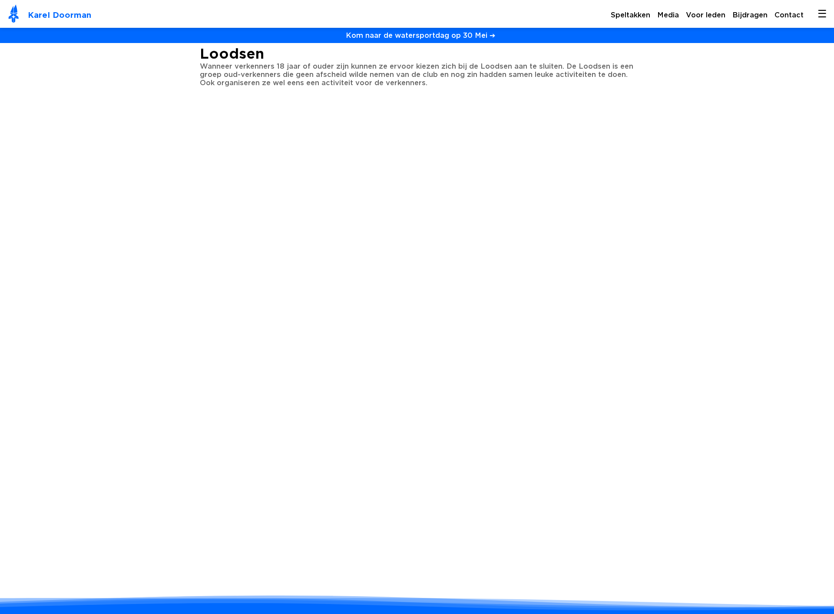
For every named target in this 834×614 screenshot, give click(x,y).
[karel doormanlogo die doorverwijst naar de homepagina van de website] (14, 15)
